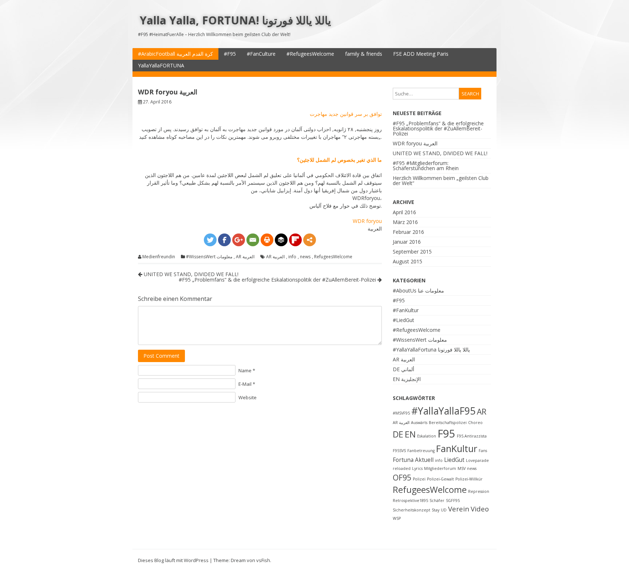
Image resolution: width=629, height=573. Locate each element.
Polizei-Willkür (469, 479)
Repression (478, 491)
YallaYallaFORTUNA (161, 65)
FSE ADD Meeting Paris (420, 53)
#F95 (230, 53)
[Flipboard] (295, 239)
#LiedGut (403, 320)
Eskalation (426, 436)
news (305, 256)
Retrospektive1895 (410, 500)
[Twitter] (210, 239)
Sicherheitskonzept (411, 510)
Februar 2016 (408, 231)
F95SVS (399, 450)
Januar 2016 (407, 241)
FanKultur (456, 448)
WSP (397, 518)
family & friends (363, 53)
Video (480, 508)
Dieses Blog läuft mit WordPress (173, 560)
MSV (462, 468)
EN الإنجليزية (407, 379)
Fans (483, 450)
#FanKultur (406, 310)
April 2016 (404, 212)
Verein (458, 508)
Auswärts (419, 422)
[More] (309, 239)
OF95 (402, 477)
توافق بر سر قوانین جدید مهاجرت (346, 113)
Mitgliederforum (440, 468)
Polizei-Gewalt (440, 479)
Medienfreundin (158, 256)
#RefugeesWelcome (310, 53)
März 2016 (405, 222)
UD (444, 510)
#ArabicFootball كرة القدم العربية (175, 53)
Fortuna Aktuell (413, 460)
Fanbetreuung (421, 450)
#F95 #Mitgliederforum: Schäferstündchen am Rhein (426, 166)
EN (410, 434)
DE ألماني (403, 369)
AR (481, 411)
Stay (435, 510)
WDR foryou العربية (415, 143)
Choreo (475, 422)
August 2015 (407, 261)
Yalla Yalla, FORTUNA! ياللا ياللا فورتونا (235, 20)
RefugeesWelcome (333, 256)
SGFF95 (453, 500)
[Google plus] (238, 239)
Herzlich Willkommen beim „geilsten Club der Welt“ (440, 180)
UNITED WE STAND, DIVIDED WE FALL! (190, 274)
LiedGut (454, 460)
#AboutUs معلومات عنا (418, 290)
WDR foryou (367, 220)
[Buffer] (281, 239)
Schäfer (437, 500)
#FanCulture (261, 53)
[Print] (267, 239)
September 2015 (412, 251)
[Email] (252, 239)
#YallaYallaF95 (443, 410)
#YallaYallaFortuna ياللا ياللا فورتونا (431, 349)
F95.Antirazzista (472, 436)
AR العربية (245, 256)
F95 (446, 433)
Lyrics (417, 468)
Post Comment (161, 355)
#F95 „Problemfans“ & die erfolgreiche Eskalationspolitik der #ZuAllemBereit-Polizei (278, 279)
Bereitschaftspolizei (448, 422)
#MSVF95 (401, 413)
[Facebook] (224, 239)
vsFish (263, 560)
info (292, 256)
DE (398, 434)
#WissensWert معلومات (209, 256)
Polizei (419, 479)
